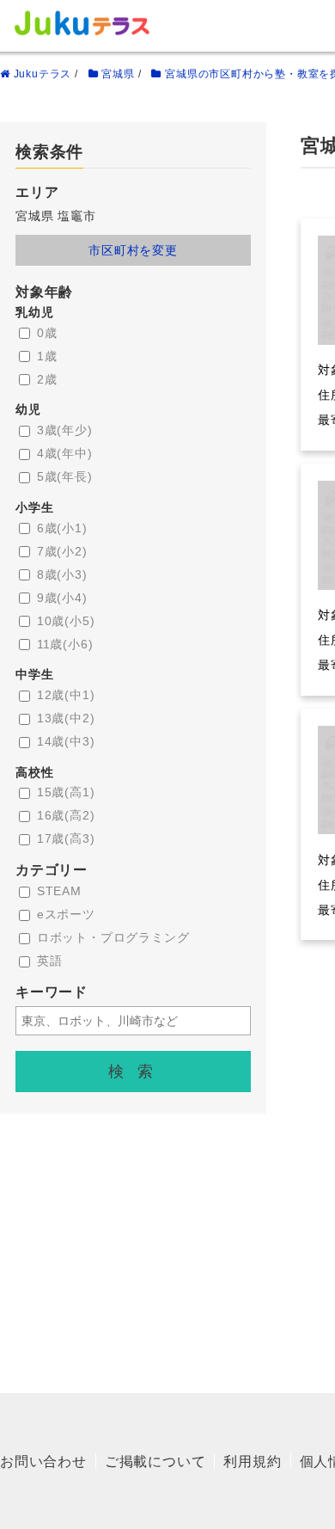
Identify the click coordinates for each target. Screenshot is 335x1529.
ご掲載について (155, 1461)
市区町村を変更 (133, 250)
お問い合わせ (43, 1461)
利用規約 (252, 1461)
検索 (137, 1071)
